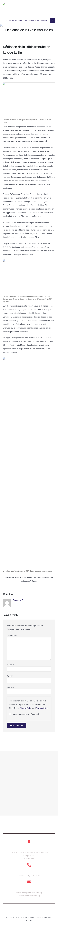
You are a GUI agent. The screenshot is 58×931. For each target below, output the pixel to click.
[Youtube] (24, 912)
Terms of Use (42, 708)
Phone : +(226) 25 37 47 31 (29, 876)
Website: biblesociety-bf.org (29, 896)
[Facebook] (20, 912)
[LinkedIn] (33, 912)
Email (10, 676)
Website (10, 687)
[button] (52, 20)
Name (10, 665)
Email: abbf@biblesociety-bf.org (29, 893)
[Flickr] (38, 912)
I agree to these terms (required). (26, 714)
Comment (12, 635)
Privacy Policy (25, 708)
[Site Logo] (11, 10)
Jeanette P (18, 600)
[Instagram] (29, 912)
